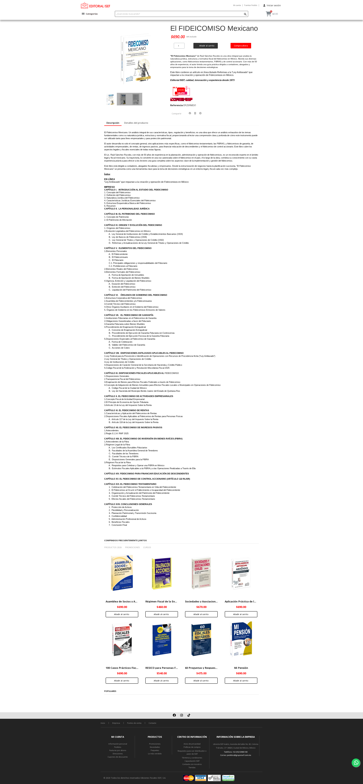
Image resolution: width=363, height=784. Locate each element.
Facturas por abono (117, 750)
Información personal (117, 744)
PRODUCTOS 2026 (113, 547)
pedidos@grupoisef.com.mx (239, 755)
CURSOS (147, 547)
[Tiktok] (188, 715)
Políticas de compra (192, 747)
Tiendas (192, 767)
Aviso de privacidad (192, 744)
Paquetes (155, 750)
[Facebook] (190, 113)
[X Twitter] (195, 113)
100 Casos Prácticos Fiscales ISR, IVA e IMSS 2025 (136, 668)
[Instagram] (181, 715)
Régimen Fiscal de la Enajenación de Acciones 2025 (177, 601)
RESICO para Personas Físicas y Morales (170, 668)
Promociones (155, 744)
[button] (107, 59)
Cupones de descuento (118, 757)
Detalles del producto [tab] (136, 122)
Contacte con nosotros (192, 764)
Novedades (155, 747)
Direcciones (118, 753)
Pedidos (117, 747)
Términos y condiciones (192, 757)
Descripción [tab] (112, 122)
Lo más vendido (155, 753)
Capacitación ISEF (192, 761)
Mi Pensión (241, 668)
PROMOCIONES (132, 547)
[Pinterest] (200, 113)
